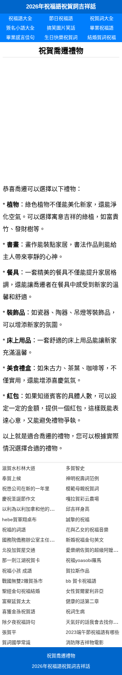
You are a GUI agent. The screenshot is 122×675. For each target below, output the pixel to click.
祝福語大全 (20, 18)
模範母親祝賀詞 (82, 488)
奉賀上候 (11, 478)
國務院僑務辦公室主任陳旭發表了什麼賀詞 (47, 540)
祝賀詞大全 (102, 18)
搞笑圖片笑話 (61, 28)
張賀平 (9, 632)
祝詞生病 (75, 611)
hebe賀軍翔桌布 (19, 519)
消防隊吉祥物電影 (85, 642)
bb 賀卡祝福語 (81, 581)
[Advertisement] (61, 118)
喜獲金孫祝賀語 (18, 611)
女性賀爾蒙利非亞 (85, 591)
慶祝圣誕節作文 (18, 498)
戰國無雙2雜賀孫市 (22, 581)
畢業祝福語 (102, 28)
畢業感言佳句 (20, 37)
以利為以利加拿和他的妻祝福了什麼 (40, 509)
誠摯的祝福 (77, 519)
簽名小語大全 (20, 28)
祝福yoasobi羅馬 (83, 560)
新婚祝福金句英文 (85, 540)
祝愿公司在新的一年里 (25, 488)
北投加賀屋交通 (18, 550)
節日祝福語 (61, 18)
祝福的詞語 (14, 529)
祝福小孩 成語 (17, 570)
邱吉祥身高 (77, 509)
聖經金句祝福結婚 (21, 591)
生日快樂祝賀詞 (61, 37)
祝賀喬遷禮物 (61, 655)
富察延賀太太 (16, 601)
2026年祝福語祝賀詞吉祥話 (61, 6)
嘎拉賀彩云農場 (82, 498)
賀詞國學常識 (16, 642)
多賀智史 (75, 468)
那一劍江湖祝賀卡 (21, 560)
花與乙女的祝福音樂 (87, 529)
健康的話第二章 (82, 601)
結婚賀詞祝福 (101, 37)
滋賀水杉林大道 (18, 468)
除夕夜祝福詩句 (18, 622)
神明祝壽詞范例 (82, 478)
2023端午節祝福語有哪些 (92, 632)
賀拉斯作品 (77, 570)
